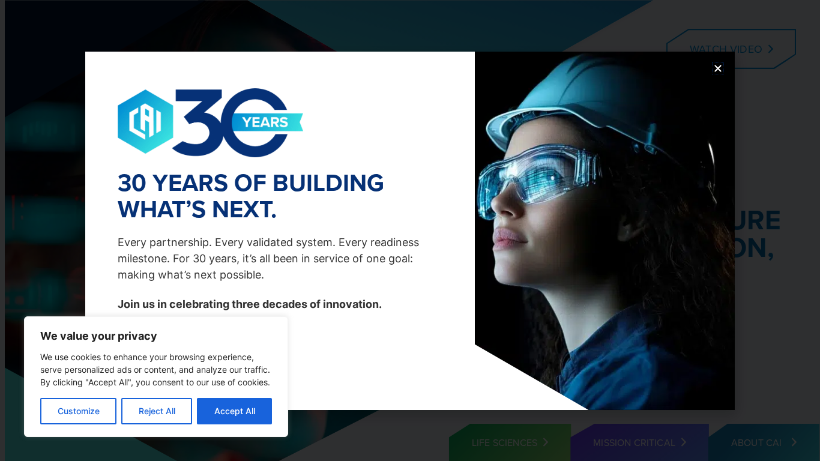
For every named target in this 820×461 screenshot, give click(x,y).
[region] (156, 376)
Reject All (157, 411)
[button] (718, 68)
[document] (410, 230)
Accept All (234, 411)
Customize (79, 411)
